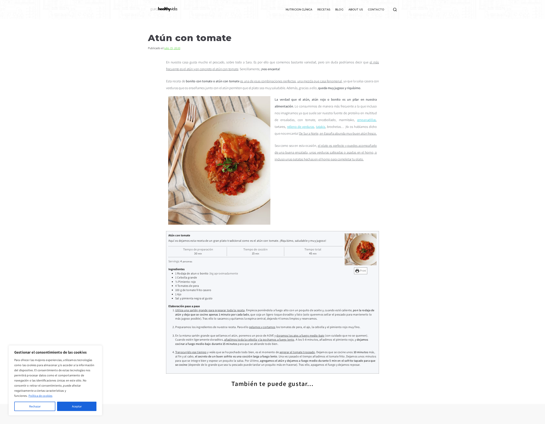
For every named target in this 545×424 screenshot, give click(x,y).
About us (356, 9)
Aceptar (77, 406)
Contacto (376, 9)
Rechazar (35, 406)
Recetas (323, 9)
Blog (339, 9)
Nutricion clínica (299, 9)
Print (362, 271)
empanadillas (366, 120)
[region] (55, 380)
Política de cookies (41, 396)
